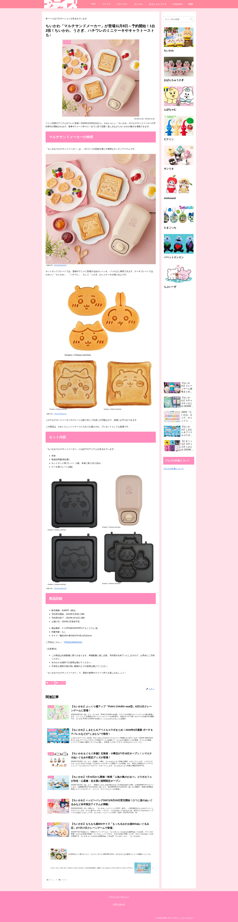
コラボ (51, 683)
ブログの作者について (173, 468)
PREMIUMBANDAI (60, 265)
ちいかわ (61, 683)
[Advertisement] (178, 336)
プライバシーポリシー (119, 897)
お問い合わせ (119, 904)
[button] (191, 19)
